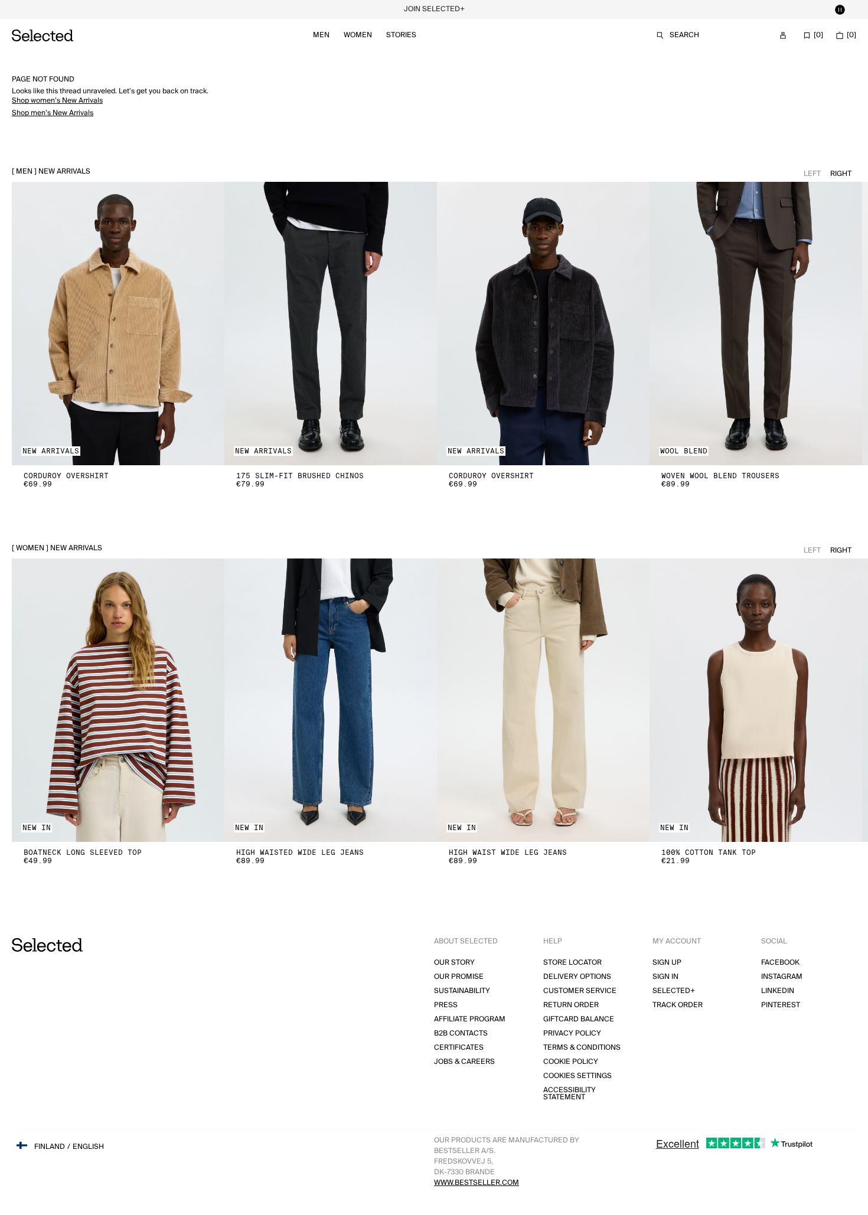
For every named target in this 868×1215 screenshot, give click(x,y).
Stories (401, 35)
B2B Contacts (461, 1033)
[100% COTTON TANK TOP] (756, 700)
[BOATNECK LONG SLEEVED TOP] (118, 700)
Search (684, 35)
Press (446, 1005)
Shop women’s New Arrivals (57, 100)
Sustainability (462, 991)
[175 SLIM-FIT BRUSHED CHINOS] (330, 323)
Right (840, 174)
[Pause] (840, 9)
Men (321, 35)
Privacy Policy (572, 1033)
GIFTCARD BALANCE (578, 1019)
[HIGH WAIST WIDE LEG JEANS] (543, 700)
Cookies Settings (577, 1076)
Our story (454, 962)
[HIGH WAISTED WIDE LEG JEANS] (330, 700)
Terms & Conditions (582, 1047)
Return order (571, 1005)
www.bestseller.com (476, 1183)
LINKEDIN (777, 991)
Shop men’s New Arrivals (52, 113)
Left (812, 174)
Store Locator (572, 962)
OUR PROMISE (459, 977)
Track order (677, 1005)
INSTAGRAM (781, 977)
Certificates (459, 1047)
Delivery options (577, 977)
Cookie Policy (570, 1062)
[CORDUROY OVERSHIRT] (118, 323)
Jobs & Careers (464, 1062)
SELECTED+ (673, 991)
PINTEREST (780, 1005)
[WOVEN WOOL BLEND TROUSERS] (756, 323)
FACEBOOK (780, 962)
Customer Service (579, 991)
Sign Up (666, 962)
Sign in (665, 977)
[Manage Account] (783, 35)
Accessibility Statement (569, 1093)
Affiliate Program (469, 1019)
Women (358, 35)
